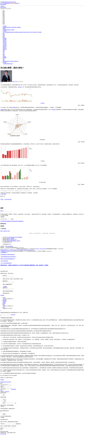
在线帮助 (19, 27)
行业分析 (4, 45)
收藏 (5, 194)
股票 (8, 63)
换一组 (1, 433)
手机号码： (2, 423)
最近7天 (2, 230)
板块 (10, 63)
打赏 (2, 194)
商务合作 (12, 239)
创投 (4, 55)
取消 (14, 314)
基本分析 (4, 44)
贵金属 (4, 56)
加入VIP (2, 3)
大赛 (4, 60)
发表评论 (2, 216)
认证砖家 (12, 29)
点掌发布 (18, 240)
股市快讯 (15, 27)
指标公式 (4, 47)
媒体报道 (12, 237)
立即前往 (2, 379)
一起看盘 (4, 63)
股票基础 (4, 38)
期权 (4, 54)
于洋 (14, 81)
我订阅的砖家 (3, 221)
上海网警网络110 (3, 252)
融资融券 (4, 57)
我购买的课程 (15, 221)
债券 (4, 50)
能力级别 (4, 39)
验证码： (2, 428)
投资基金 (4, 49)
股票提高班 (11, 32)
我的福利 (4, 301)
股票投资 (11, 246)
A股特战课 (7, 32)
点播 (12, 27)
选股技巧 (4, 41)
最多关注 (8, 61)
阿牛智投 (4, 62)
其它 (4, 58)
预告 (10, 27)
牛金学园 (4, 30)
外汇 (4, 52)
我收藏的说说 (9, 221)
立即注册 (7, 391)
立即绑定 (2, 295)
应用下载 (8, 238)
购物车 (4, 303)
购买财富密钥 (7, 3)
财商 (4, 37)
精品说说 (8, 29)
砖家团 (4, 28)
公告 (15, 239)
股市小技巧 (30, 32)
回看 (8, 27)
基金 (12, 63)
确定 (12, 314)
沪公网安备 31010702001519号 (6, 251)
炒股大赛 (16, 61)
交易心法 (4, 40)
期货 (4, 51)
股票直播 (4, 27)
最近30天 (6, 230)
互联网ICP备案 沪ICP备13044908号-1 (7, 248)
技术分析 (4, 43)
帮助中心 (8, 239)
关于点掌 (8, 237)
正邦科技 (20, 87)
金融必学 (21, 32)
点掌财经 (4, 26)
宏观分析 (4, 46)
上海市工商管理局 (4, 260)
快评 (4, 35)
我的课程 (4, 299)
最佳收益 (4, 61)
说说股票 (4, 29)
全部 (9, 230)
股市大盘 (7, 246)
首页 (4, 32)
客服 (4, 304)
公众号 (4, 297)
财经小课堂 (35, 32)
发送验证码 (13, 389)
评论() (1, 210)
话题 (4, 33)
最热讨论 (12, 61)
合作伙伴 (16, 237)
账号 (1, 383)
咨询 (4, 307)
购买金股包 (12, 3)
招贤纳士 (14, 240)
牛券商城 (39, 32)
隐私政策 (20, 237)
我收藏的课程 (20, 221)
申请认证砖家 (9, 240)
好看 (4, 34)
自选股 (4, 302)
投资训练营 (16, 32)
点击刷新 (5, 286)
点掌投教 (12, 238)
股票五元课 (25, 32)
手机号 (1, 386)
